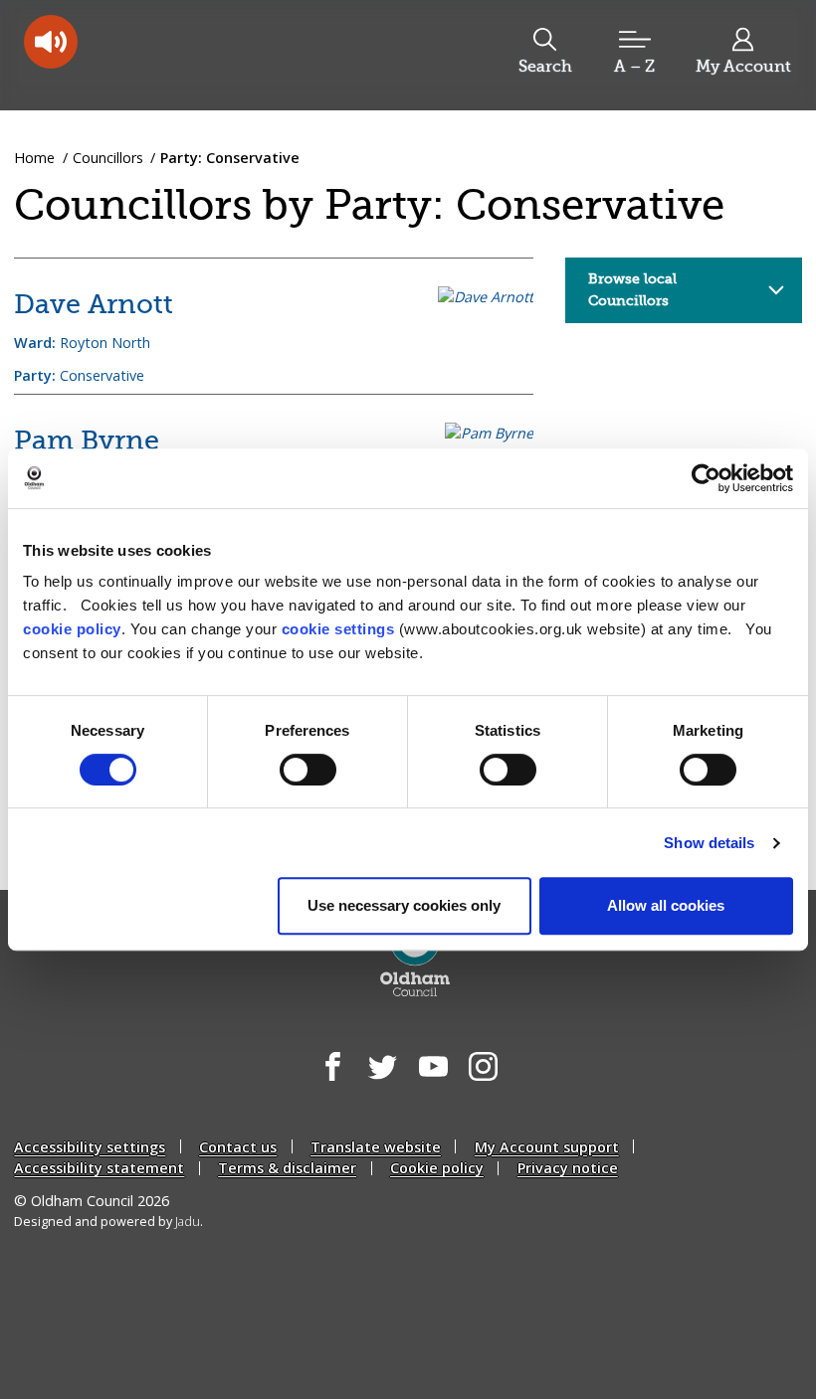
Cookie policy (437, 1167)
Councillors (108, 157)
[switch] (308, 770)
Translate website (375, 1146)
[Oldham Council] (415, 957)
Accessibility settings (89, 1146)
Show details (709, 842)
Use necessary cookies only (404, 905)
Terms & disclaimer (287, 1167)
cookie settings (338, 628)
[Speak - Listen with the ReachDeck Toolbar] (51, 42)
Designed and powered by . (108, 1221)
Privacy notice (567, 1167)
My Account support (547, 1146)
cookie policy (72, 628)
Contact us (238, 1146)
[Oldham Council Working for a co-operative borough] (175, 53)
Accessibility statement (99, 1167)
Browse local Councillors (632, 289)
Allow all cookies (665, 905)
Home (34, 157)
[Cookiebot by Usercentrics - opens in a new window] (706, 478)
